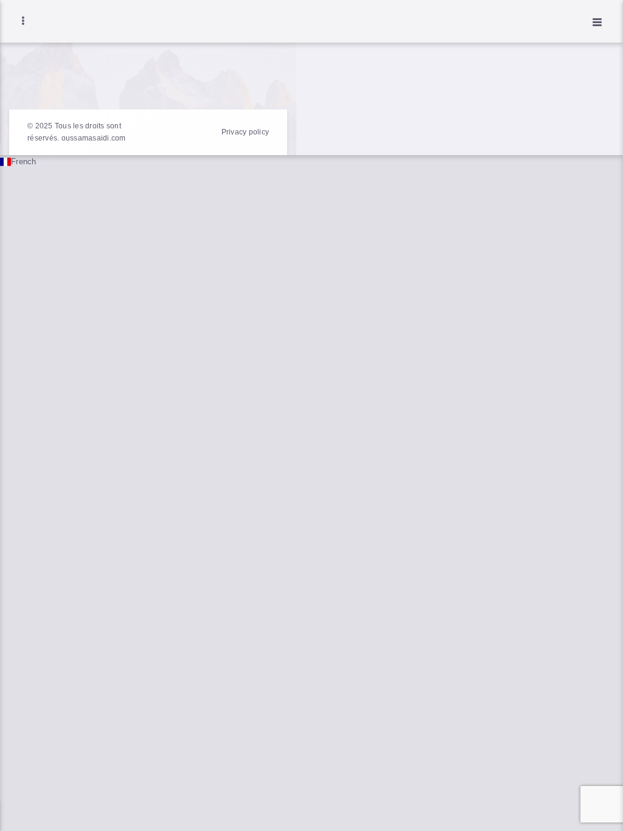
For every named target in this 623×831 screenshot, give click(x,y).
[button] (311, 162)
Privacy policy (245, 132)
